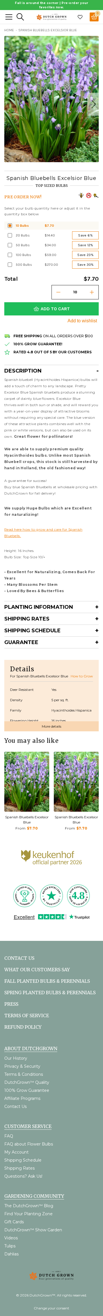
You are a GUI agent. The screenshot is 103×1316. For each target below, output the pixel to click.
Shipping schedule (32, 630)
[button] (93, 104)
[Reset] (8, 17)
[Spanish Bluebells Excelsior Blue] (26, 782)
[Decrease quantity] (58, 292)
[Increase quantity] (92, 292)
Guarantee (21, 642)
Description (22, 371)
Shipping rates (26, 619)
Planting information (38, 607)
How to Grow (82, 676)
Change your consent (51, 1308)
